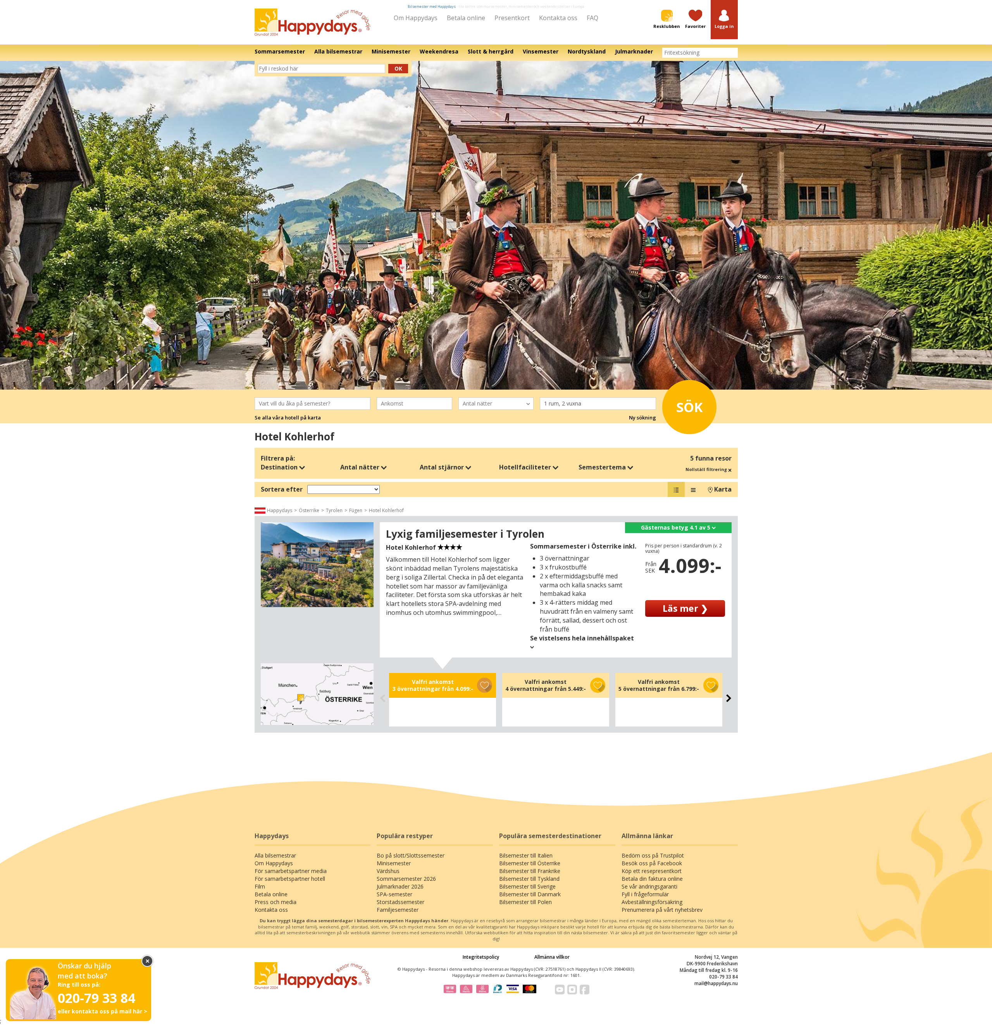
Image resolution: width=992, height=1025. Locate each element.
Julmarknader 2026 (400, 886)
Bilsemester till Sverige (527, 886)
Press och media (275, 902)
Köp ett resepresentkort (652, 871)
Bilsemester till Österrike (529, 863)
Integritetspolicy (481, 957)
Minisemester (394, 863)
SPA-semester (394, 894)
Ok (398, 68)
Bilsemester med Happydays (432, 6)
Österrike (309, 510)
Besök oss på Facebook (652, 863)
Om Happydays (415, 18)
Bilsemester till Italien (526, 855)
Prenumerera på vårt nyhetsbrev (662, 909)
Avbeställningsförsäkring (652, 902)
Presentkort (512, 18)
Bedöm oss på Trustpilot (653, 855)
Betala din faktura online (652, 878)
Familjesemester (397, 909)
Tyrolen (334, 510)
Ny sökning (642, 417)
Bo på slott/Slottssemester (410, 855)
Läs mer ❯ (685, 608)
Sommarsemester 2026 (406, 878)
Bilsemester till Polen (525, 902)
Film (260, 886)
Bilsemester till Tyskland (529, 878)
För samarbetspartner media (291, 871)
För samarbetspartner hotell (290, 878)
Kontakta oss (558, 18)
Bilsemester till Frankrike (529, 871)
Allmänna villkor (552, 957)
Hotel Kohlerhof (386, 510)
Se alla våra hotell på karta (288, 417)
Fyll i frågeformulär (645, 894)
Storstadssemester (400, 902)
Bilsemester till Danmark (530, 894)
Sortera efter (282, 489)
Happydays (279, 510)
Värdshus (388, 871)
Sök (689, 407)
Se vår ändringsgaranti (649, 886)
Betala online (466, 18)
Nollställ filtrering (706, 469)
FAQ (592, 18)
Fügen (355, 510)
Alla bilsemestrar (275, 855)
